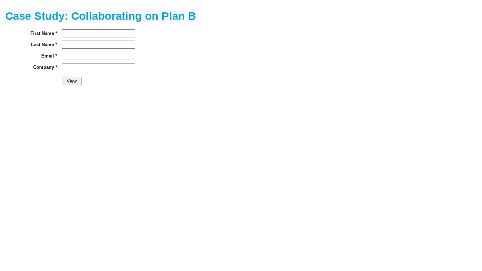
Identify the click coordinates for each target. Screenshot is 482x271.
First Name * (43, 33)
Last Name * (44, 44)
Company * (45, 67)
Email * (49, 56)
